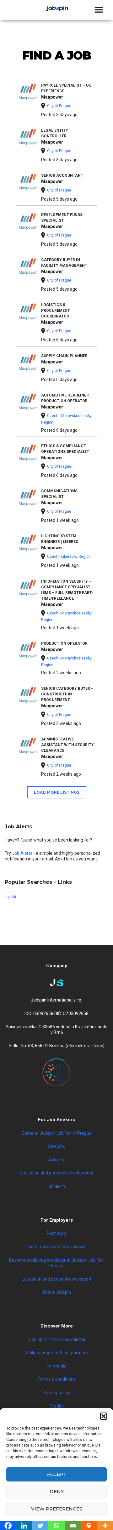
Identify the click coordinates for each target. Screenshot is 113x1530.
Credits (57, 1405)
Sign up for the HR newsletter (57, 1339)
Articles (56, 1159)
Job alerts (56, 1186)
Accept (57, 1474)
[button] (103, 1416)
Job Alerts (22, 853)
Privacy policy (56, 1392)
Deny (57, 1491)
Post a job (56, 1233)
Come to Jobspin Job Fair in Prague (57, 1133)
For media (57, 1365)
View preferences (56, 1509)
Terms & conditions (57, 1379)
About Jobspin (56, 1292)
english (10, 897)
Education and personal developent (56, 1279)
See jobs (56, 1146)
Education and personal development (57, 1172)
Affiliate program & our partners (56, 1352)
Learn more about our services (56, 1246)
